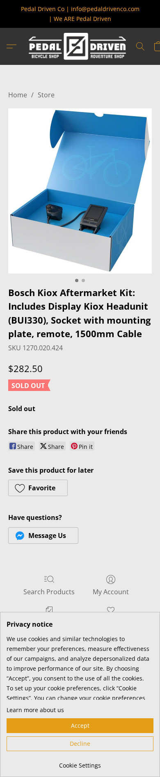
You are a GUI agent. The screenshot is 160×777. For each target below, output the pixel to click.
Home (17, 94)
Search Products (49, 591)
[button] (80, 46)
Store (46, 94)
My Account (111, 591)
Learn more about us (35, 710)
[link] (80, 762)
